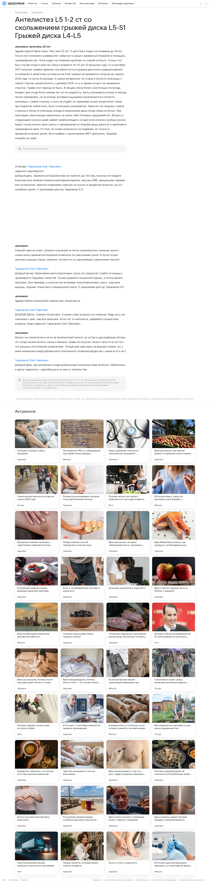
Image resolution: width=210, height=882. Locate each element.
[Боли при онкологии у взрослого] (127, 578)
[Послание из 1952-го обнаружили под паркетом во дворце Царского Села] (82, 440)
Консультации (21, 12)
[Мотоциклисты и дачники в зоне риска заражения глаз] (173, 715)
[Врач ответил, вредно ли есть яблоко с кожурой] (173, 578)
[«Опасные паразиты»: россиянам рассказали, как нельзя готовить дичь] (127, 624)
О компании (13, 880)
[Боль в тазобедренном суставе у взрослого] (82, 578)
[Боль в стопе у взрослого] (127, 853)
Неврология (37, 12)
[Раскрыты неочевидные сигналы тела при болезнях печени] (82, 486)
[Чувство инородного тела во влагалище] (82, 761)
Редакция (97, 880)
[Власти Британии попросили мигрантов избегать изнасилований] (36, 624)
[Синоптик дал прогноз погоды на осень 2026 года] (36, 486)
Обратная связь (142, 880)
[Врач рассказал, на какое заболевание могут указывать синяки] (127, 532)
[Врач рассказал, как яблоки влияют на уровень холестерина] (173, 440)
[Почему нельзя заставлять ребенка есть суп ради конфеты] (127, 486)
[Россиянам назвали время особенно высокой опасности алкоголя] (82, 807)
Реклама (24, 880)
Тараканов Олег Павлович (44, 166)
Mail (4, 880)
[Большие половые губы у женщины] (36, 440)
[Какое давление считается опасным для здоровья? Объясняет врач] (127, 440)
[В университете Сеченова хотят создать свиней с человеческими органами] (127, 715)
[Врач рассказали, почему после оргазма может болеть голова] (36, 669)
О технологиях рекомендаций (163, 880)
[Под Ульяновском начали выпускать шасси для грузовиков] (36, 853)
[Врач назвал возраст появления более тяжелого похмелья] (127, 807)
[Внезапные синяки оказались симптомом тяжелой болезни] (36, 532)
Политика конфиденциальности (192, 880)
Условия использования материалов (118, 880)
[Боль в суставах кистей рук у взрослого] (36, 807)
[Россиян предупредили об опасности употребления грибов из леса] (173, 761)
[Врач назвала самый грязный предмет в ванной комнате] (173, 807)
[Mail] (4, 3)
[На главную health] (15, 3)
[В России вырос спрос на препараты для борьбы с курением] (173, 486)
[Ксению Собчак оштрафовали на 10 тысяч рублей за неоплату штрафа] (173, 624)
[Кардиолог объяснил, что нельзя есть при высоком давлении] (36, 761)
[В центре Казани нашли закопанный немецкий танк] (127, 669)
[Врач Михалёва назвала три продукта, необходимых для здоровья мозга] (173, 532)
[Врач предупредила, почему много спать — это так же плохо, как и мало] (82, 669)
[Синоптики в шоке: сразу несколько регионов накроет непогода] (173, 669)
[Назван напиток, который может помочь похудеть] (82, 853)
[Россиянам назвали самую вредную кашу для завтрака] (36, 578)
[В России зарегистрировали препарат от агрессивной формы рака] (173, 853)
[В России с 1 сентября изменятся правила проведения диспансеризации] (82, 715)
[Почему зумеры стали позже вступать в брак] (36, 715)
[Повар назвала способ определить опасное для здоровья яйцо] (82, 532)
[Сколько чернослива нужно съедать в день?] (82, 624)
